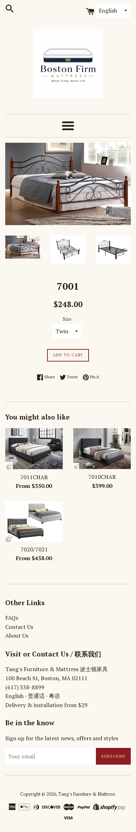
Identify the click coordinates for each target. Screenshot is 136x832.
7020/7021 (34, 549)
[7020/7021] (34, 521)
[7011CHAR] (34, 448)
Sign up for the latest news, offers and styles (61, 738)
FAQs (11, 618)
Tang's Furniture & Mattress (86, 794)
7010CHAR (102, 477)
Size (67, 319)
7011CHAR (34, 477)
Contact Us (19, 627)
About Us (16, 635)
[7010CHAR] (102, 448)
